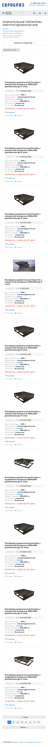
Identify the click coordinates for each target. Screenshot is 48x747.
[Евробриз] (13, 5)
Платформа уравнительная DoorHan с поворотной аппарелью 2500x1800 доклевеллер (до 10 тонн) (23, 545)
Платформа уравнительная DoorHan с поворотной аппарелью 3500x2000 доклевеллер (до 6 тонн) (23, 414)
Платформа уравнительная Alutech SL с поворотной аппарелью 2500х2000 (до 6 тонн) (23, 282)
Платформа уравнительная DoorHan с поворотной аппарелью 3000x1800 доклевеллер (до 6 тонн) (23, 216)
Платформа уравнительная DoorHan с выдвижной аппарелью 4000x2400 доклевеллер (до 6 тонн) (23, 479)
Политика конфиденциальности (30, 742)
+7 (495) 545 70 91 (38, 3)
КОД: (17, 91)
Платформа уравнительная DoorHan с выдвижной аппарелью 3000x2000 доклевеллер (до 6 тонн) (23, 677)
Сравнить (20, 115)
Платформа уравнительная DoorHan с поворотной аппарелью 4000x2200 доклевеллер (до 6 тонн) (23, 84)
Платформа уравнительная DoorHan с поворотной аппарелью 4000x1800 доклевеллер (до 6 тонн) (23, 611)
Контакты (32, 5)
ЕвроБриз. (15, 742)
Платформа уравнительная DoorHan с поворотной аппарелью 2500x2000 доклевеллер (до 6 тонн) (23, 348)
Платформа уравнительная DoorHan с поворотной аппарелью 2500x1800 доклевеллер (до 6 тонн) (23, 150)
